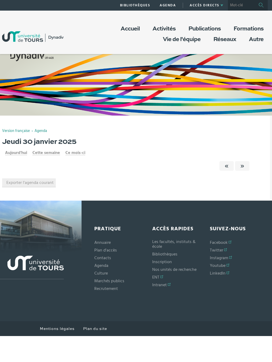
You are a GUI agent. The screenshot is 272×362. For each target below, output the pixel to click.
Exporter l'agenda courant (30, 182)
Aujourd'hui (16, 153)
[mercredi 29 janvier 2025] (226, 166)
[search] (241, 5)
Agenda (41, 131)
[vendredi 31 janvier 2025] (242, 166)
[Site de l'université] (32, 267)
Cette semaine (46, 153)
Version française (16, 131)
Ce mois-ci (75, 153)
